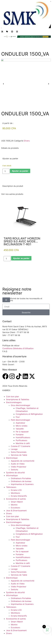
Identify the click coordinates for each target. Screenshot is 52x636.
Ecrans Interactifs (19, 496)
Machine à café (23, 443)
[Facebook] (5, 376)
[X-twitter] (32, 376)
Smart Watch (17, 502)
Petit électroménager (20, 420)
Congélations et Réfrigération (29, 414)
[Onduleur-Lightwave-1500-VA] (26, 84)
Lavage (14, 449)
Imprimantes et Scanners (22, 484)
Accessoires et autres (16, 499)
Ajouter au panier (20, 171)
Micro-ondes (21, 426)
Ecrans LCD (16, 490)
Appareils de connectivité (22, 461)
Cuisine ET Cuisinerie (20, 446)
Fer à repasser (22, 431)
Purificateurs (21, 440)
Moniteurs (15, 493)
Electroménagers (14, 402)
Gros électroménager (20, 405)
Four (18, 417)
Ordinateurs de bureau (21, 481)
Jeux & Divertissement (16, 510)
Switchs (14, 469)
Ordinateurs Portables (21, 478)
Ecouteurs (15, 507)
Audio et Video (18, 464)
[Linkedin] (25, 376)
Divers (27, 140)
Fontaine (19, 434)
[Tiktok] (19, 376)
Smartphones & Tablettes (17, 399)
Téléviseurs (11, 487)
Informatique (12, 475)
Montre (14, 504)
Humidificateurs (23, 437)
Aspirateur (20, 423)
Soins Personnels (18, 452)
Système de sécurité (15, 472)
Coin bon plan (12, 396)
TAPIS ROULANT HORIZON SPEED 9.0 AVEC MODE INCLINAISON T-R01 (22, 241)
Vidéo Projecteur (18, 466)
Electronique (12, 458)
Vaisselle (20, 428)
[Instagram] (12, 376)
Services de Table (19, 455)
